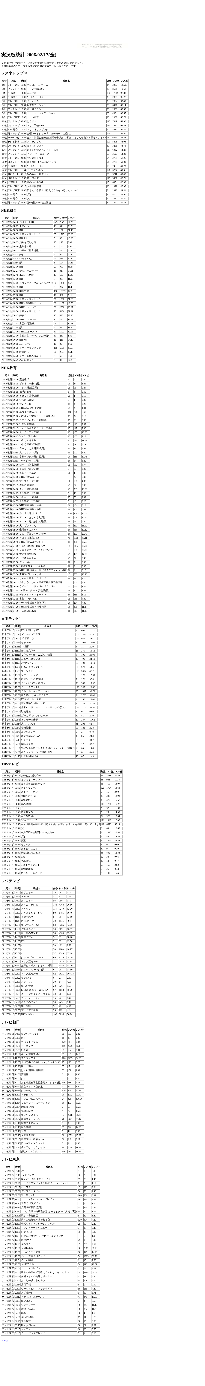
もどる (4, 1341)
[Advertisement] (102, 22)
